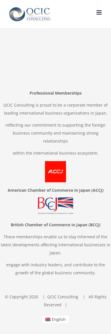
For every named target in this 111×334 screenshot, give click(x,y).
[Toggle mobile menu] (99, 12)
